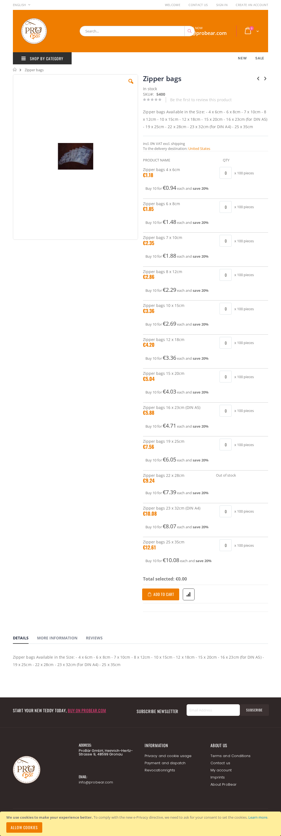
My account (221, 770)
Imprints (217, 777)
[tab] (25, 639)
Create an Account (252, 5)
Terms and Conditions (230, 755)
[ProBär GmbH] (44, 31)
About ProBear (223, 784)
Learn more (257, 817)
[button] (131, 86)
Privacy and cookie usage (168, 755)
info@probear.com (96, 782)
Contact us (220, 763)
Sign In (221, 5)
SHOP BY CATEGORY (46, 58)
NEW (242, 58)
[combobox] (137, 31)
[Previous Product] (258, 78)
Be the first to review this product (201, 99)
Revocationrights (160, 770)
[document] (141, 824)
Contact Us (198, 5)
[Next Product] (265, 78)
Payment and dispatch (165, 763)
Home (15, 69)
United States (199, 148)
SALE (259, 58)
